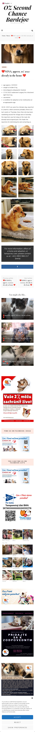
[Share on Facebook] (17, 267)
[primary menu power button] (2, 30)
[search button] (32, 30)
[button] (32, 698)
